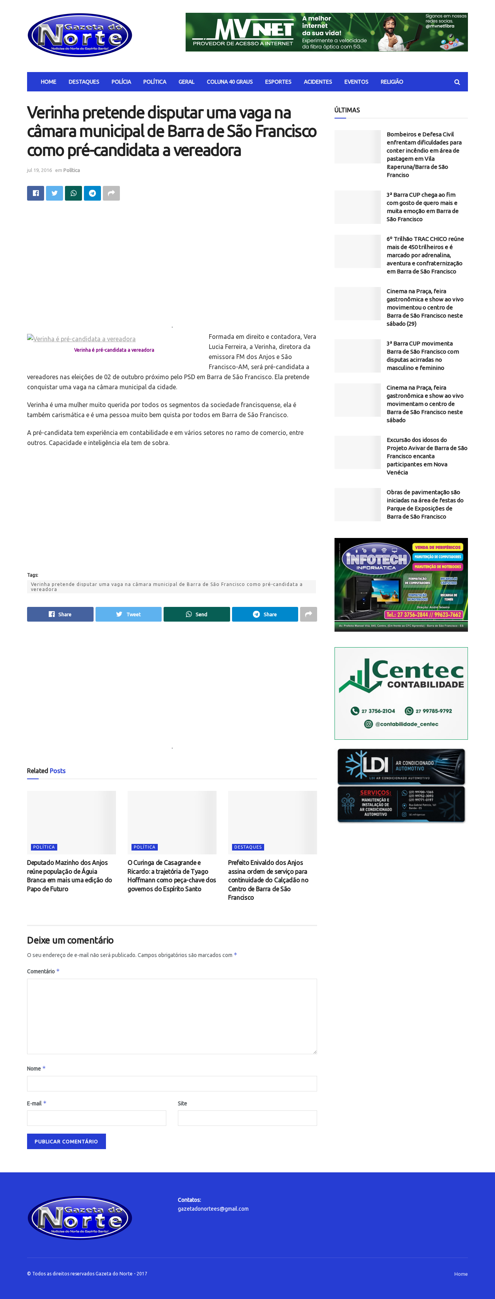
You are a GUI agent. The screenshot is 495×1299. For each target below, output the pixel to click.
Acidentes (318, 82)
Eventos (357, 82)
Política (154, 82)
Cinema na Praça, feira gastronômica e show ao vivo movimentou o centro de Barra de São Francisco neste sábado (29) (425, 307)
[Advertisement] (172, 268)
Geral (187, 82)
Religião (392, 82)
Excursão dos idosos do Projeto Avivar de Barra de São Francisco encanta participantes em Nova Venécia (427, 456)
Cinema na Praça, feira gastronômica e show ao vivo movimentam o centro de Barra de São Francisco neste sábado (425, 403)
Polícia (121, 82)
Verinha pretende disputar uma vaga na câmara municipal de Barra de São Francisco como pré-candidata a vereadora (167, 587)
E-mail (37, 1103)
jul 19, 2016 (39, 170)
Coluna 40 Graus (230, 82)
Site (182, 1103)
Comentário (43, 971)
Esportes (278, 82)
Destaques (84, 82)
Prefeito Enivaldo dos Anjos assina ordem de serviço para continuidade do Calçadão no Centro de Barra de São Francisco (268, 880)
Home (48, 82)
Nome (36, 1068)
